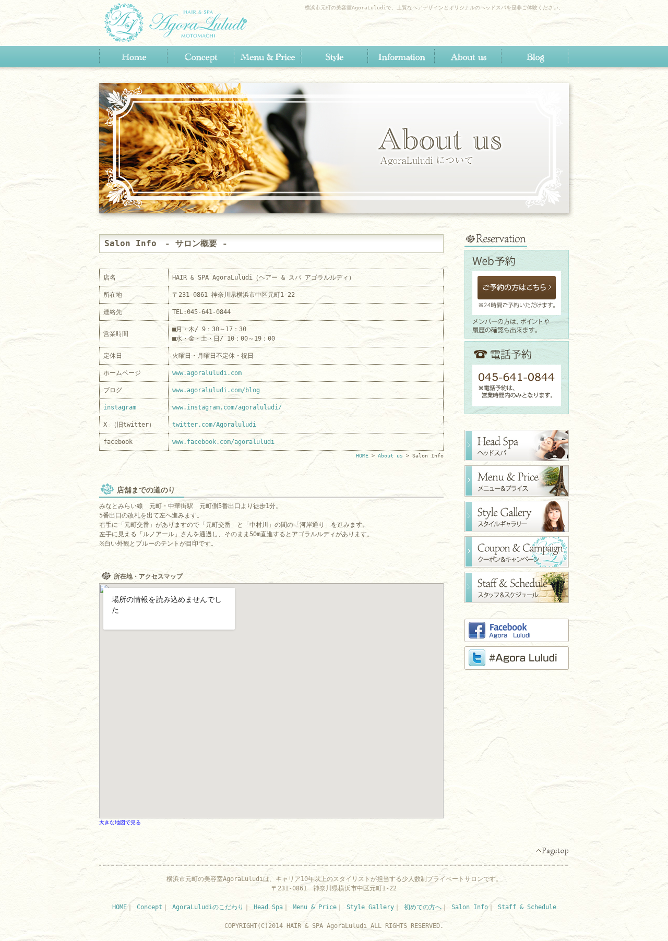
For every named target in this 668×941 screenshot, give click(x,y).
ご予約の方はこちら (517, 287)
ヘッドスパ (516, 445)
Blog (534, 56)
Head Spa (268, 907)
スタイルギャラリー (516, 516)
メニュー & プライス (516, 481)
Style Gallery (370, 907)
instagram (119, 407)
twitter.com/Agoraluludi (214, 424)
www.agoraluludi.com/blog (216, 390)
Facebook (516, 630)
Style (334, 56)
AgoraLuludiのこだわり (208, 907)
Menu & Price (267, 56)
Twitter (516, 658)
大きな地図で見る (120, 822)
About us (467, 56)
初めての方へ (423, 907)
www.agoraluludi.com (207, 373)
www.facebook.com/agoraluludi (223, 441)
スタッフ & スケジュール (516, 587)
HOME (133, 56)
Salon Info (469, 907)
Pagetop (552, 851)
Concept (200, 56)
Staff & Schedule (527, 907)
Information (400, 56)
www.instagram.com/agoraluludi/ (227, 407)
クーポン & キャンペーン (516, 552)
